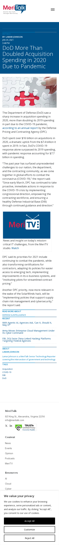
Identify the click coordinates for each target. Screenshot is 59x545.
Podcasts (10, 458)
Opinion (9, 453)
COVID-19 (6, 372)
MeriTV (9, 463)
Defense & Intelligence (14, 315)
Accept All (29, 520)
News (8, 443)
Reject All (29, 538)
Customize (29, 529)
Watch (15, 248)
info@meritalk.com (14, 420)
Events (8, 448)
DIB (4, 375)
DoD (4, 378)
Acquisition (7, 369)
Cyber (8, 488)
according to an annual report (20, 128)
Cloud (8, 483)
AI (6, 478)
